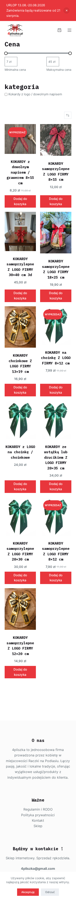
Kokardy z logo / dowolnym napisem (35, 94)
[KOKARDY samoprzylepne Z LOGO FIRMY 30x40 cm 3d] (20, 231)
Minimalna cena (15, 69)
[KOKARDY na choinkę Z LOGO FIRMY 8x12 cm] (55, 325)
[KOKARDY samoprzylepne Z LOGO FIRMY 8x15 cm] (55, 140)
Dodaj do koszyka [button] (20, 201)
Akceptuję (28, 892)
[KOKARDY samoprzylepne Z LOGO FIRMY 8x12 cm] (55, 516)
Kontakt (38, 820)
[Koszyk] (59, 30)
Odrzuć (50, 892)
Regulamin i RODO (38, 809)
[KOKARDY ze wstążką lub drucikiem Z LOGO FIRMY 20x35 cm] (55, 420)
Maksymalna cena (58, 69)
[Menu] (69, 30)
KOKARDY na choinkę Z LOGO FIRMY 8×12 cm (56, 358)
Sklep (38, 826)
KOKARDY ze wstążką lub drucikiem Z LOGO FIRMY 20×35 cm (55, 457)
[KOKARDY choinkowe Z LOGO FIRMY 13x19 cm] (20, 327)
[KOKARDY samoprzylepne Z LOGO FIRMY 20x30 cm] (20, 516)
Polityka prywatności (38, 815)
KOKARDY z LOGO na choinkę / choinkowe (20, 452)
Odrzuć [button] (66, 10)
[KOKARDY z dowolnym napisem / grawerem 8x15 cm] (20, 139)
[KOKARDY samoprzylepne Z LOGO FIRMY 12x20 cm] (20, 609)
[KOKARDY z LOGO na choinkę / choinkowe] (20, 420)
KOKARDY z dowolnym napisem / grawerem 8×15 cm (20, 172)
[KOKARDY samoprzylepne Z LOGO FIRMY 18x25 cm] (55, 232)
